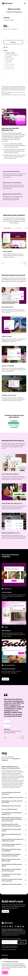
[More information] (14, 58)
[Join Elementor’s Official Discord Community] (10, 926)
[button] (24, 263)
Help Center (16, 758)
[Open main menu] (25, 3)
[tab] (7, 228)
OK (5, 972)
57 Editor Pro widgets (10, 52)
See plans (5, 679)
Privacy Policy (14, 947)
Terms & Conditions (6, 947)
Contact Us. (5, 760)
